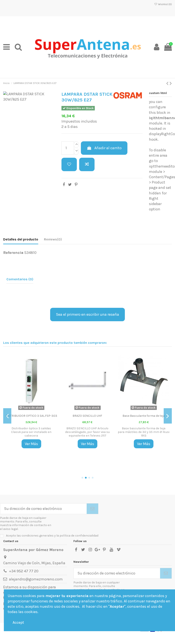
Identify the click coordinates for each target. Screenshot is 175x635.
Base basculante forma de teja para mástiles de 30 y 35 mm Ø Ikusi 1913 (143, 432)
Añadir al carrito (108, 148)
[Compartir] (64, 184)
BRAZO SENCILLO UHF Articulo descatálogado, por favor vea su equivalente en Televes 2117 (87, 432)
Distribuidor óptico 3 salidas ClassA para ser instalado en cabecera (31, 432)
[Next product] (171, 83)
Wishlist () (165, 4)
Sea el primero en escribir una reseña (87, 314)
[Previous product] (168, 83)
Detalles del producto (20, 239)
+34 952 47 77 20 (23, 571)
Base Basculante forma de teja (143, 416)
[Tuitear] (70, 184)
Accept (18, 622)
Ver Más (31, 443)
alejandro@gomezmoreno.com (36, 579)
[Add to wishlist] (69, 164)
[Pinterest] (76, 184)
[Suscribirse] (92, 508)
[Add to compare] (87, 164)
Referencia (13, 252)
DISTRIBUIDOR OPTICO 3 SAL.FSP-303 (31, 416)
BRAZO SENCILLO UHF (87, 416)
